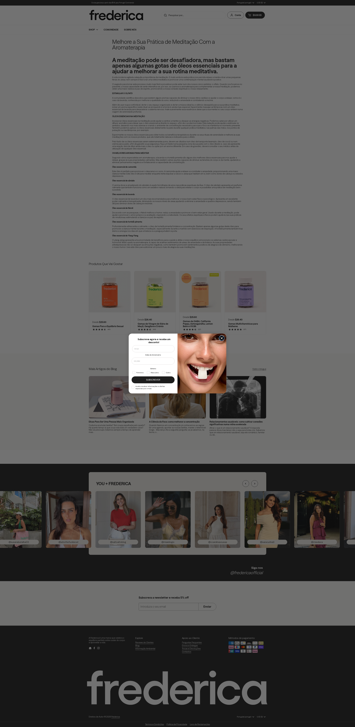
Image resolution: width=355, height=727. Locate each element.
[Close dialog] (221, 338)
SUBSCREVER (153, 379)
